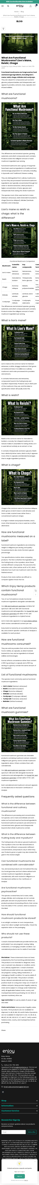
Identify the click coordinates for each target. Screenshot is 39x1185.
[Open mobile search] (8, 6)
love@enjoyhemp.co (21, 1067)
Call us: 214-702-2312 (11, 1065)
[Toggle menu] (2, 6)
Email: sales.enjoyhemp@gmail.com (16, 1087)
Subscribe (31, 1132)
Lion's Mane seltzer (30, 621)
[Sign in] (31, 6)
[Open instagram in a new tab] (2, 1092)
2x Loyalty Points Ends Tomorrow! (19, 1)
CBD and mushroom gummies (14, 606)
